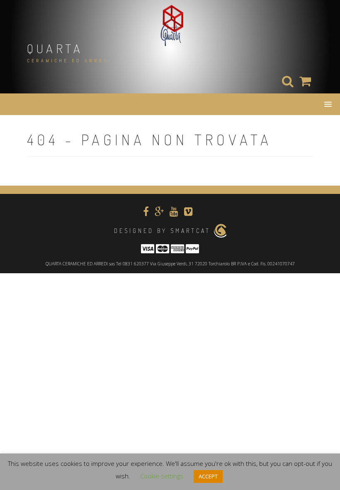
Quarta (55, 48)
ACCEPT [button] (208, 476)
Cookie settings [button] (161, 476)
